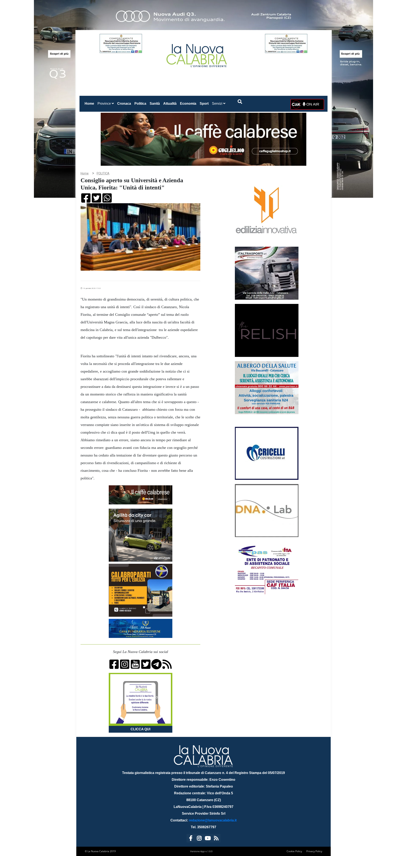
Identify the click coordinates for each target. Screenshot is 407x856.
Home (90, 103)
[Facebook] (191, 839)
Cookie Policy (294, 851)
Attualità (170, 103)
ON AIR (312, 104)
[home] (197, 54)
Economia (188, 103)
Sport (204, 103)
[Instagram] (199, 839)
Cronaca (124, 103)
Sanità (155, 103)
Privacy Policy (314, 851)
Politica (140, 103)
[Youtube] (208, 839)
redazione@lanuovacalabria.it (213, 820)
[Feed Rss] (216, 839)
